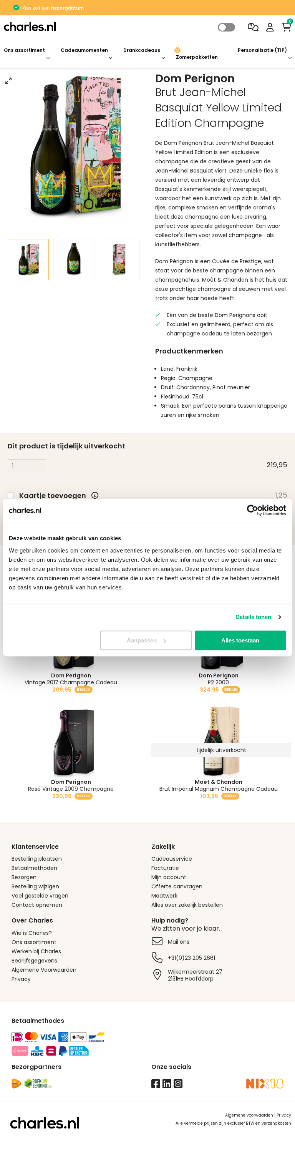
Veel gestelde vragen (40, 895)
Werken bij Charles (36, 951)
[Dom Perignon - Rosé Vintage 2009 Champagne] (74, 741)
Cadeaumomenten (84, 50)
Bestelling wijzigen (35, 886)
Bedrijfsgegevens (34, 960)
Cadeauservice (171, 859)
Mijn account (168, 877)
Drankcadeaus (141, 50)
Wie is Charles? (32, 933)
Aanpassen (142, 640)
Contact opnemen (37, 905)
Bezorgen (24, 877)
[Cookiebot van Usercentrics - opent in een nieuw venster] (252, 510)
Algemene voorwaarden (249, 1115)
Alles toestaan (240, 640)
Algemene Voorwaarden (44, 970)
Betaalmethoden (34, 868)
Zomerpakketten (197, 57)
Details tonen (253, 617)
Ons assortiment (24, 50)
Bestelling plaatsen (37, 859)
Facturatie (165, 868)
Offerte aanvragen (176, 886)
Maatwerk (164, 895)
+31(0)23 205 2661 (191, 958)
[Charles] (98, 27)
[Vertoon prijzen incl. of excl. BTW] (226, 27)
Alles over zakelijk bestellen (187, 905)
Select (226, 27)
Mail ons (178, 942)
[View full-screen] (8, 80)
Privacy (21, 979)
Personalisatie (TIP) (262, 50)
